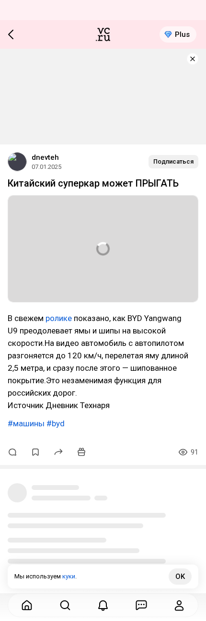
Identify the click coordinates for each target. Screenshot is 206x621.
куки (68, 576)
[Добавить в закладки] (35, 452)
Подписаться (173, 161)
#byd (55, 423)
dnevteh (45, 157)
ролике (59, 318)
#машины (26, 423)
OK (180, 576)
